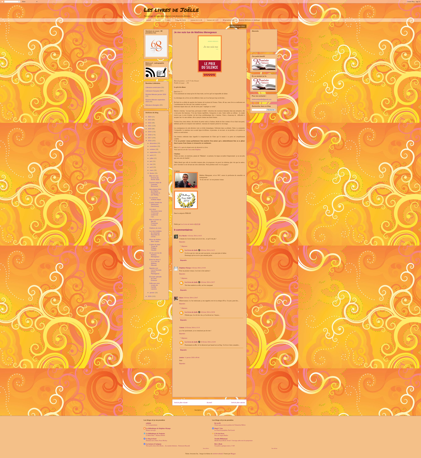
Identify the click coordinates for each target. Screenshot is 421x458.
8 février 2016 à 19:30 (199, 268)
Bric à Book (218, 444)
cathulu (148, 423)
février (152, 173)
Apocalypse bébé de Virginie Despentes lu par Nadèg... (155, 192)
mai (151, 164)
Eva (180, 147)
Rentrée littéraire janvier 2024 (155, 94)
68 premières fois (228, 20)
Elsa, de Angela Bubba (221, 435)
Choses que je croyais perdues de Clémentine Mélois (230, 425)
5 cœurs (167, 20)
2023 (150, 120)
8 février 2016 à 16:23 (208, 250)
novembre (153, 146)
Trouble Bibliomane (221, 439)
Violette (181, 327)
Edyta (181, 297)
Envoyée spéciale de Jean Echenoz (155, 278)
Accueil (148, 20)
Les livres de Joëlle (171, 10)
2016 (150, 141)
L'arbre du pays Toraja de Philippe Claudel (154, 247)
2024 (150, 117)
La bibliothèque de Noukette (155, 433)
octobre (152, 149)
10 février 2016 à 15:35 (192, 327)
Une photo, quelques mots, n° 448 (224, 446)
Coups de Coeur (180, 20)
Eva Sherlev (183, 235)
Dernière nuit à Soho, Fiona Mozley (156, 440)
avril (151, 167)
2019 (150, 132)
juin (151, 161)
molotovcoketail (218, 454)
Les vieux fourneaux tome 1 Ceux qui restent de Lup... (155, 212)
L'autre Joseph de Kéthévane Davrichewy (155, 204)
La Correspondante (151, 425)
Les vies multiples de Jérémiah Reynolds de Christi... (155, 233)
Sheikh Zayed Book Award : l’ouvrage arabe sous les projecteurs (233, 440)
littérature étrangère (152, 105)
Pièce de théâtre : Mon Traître (155, 240)
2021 (150, 126)
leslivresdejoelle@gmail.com (261, 99)
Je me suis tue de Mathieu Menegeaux (155, 255)
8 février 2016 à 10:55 (195, 236)
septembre (154, 152)
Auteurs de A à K (196, 20)
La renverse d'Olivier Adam (155, 198)
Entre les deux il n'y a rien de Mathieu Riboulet (154, 262)
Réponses (184, 246)
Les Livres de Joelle (191, 250)
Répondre (182, 242)
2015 (150, 296)
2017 (150, 138)
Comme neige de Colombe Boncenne (155, 184)
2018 (150, 135)
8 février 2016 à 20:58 (208, 312)
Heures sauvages (151, 430)
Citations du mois (155, 228)
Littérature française (152, 91)
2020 (150, 129)
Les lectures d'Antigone (153, 444)
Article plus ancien (238, 402)
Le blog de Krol (151, 439)
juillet (152, 158)
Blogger (233, 454)
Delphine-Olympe (185, 268)
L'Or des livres (219, 433)
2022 (150, 123)
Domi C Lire (218, 428)
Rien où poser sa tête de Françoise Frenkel (155, 222)
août (151, 155)
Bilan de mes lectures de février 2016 (154, 177)
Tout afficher (206, 448)
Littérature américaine (153, 87)
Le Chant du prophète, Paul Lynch (224, 430)
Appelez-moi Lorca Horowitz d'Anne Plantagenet (155, 270)
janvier (152, 292)
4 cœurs (158, 20)
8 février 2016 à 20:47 (191, 298)
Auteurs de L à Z (212, 20)
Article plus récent (180, 402)
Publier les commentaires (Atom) (214, 410)
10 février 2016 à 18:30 (208, 342)
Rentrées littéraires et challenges (249, 20)
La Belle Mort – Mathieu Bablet (155, 435)
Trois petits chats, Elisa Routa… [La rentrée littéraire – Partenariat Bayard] (168, 446)
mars (152, 170)
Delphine (198, 149)
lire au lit (217, 423)
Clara (189, 149)
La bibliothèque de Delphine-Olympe (158, 428)
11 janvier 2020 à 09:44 (192, 357)
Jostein (181, 357)
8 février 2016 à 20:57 (208, 282)
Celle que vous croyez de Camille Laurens (154, 286)
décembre (153, 143)
